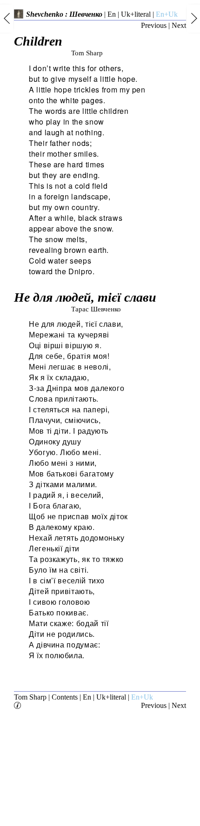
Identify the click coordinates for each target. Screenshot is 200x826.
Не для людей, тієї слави (85, 301)
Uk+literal (136, 14)
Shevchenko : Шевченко (64, 14)
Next (179, 25)
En (111, 14)
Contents (65, 697)
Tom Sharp (30, 697)
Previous (154, 25)
